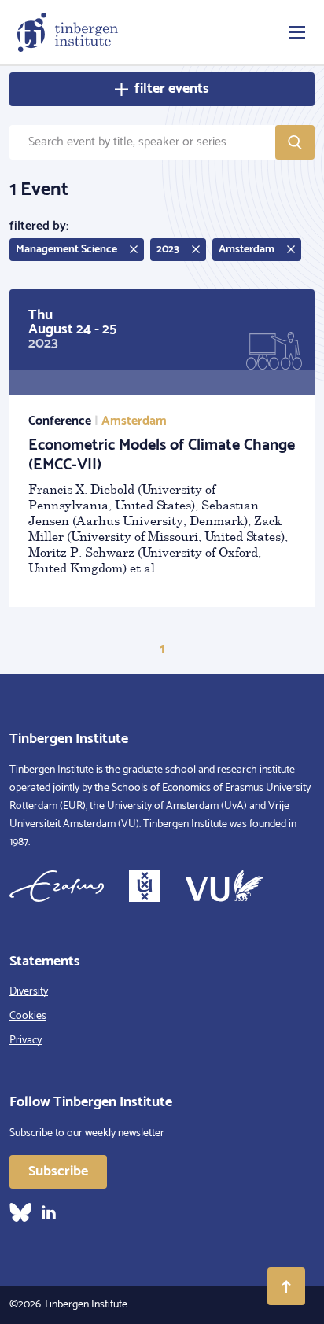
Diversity (28, 992)
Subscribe (58, 1171)
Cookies (27, 1016)
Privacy (25, 1041)
